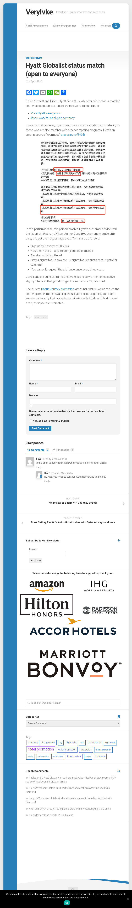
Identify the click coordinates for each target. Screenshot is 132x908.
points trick (58, 756)
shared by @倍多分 (73, 134)
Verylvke (39, 12)
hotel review (74, 756)
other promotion (67, 749)
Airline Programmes (64, 25)
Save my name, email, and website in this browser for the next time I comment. (67, 413)
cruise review (43, 757)
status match (41, 317)
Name (33, 383)
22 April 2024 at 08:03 (56, 459)
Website (33, 395)
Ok (66, 902)
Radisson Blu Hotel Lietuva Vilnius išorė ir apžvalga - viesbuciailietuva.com (68, 777)
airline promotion (103, 750)
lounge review (48, 742)
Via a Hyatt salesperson (46, 113)
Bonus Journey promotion (57, 289)
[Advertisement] (73, 40)
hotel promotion (41, 749)
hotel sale (100, 756)
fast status (86, 749)
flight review (110, 743)
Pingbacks (64, 449)
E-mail (33, 549)
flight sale (71, 742)
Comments (39, 449)
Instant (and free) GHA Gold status (54, 815)
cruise (88, 757)
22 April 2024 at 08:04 (62, 473)
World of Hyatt (34, 57)
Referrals (106, 25)
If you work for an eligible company (53, 118)
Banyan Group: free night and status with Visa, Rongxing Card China (74, 808)
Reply (39, 467)
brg (60, 743)
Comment (35, 360)
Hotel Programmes (37, 25)
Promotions (89, 25)
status (30, 757)
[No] (127, 899)
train (82, 743)
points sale (33, 742)
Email (79, 383)
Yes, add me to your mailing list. (51, 421)
